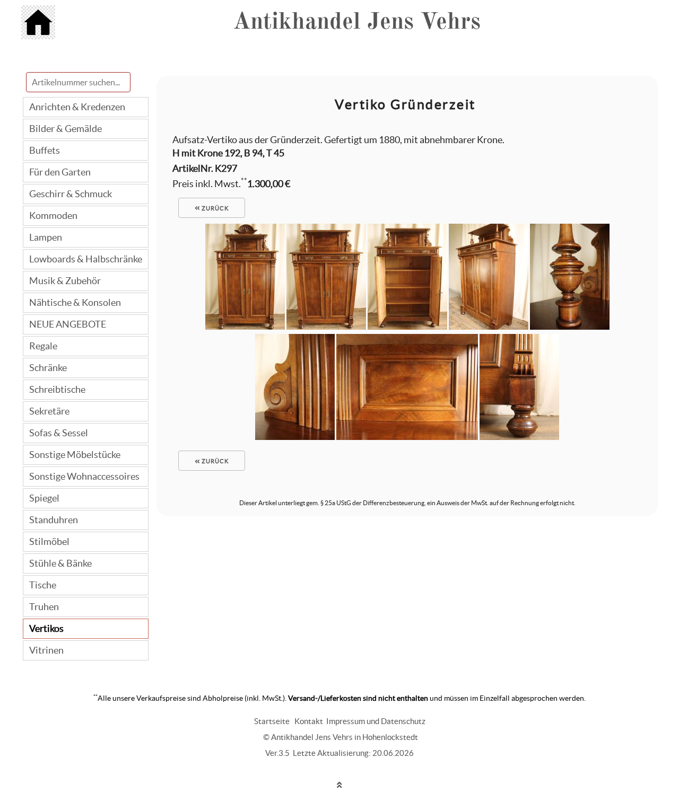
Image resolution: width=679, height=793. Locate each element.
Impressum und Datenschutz (375, 721)
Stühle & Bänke (60, 563)
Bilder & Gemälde (65, 128)
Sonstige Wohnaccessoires (84, 476)
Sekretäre (49, 411)
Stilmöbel (49, 541)
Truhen (44, 606)
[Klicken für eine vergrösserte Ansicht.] (245, 326)
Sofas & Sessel (58, 432)
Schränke (48, 367)
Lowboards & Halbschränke (85, 259)
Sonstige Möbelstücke (74, 454)
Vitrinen (46, 650)
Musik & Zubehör (65, 280)
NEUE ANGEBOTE (67, 324)
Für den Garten (60, 172)
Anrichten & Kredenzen (77, 106)
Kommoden (53, 215)
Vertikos (46, 628)
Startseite (272, 721)
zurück (214, 208)
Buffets (44, 150)
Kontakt (308, 721)
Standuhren (53, 519)
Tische (42, 585)
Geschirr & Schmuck (70, 193)
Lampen (45, 237)
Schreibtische (57, 389)
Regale (43, 345)
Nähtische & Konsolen (75, 302)
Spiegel (44, 498)
